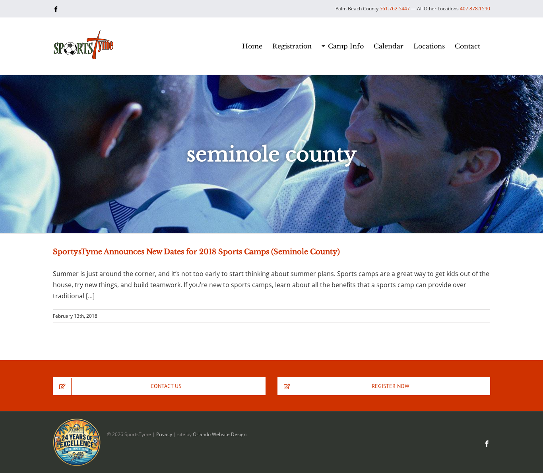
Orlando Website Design (219, 434)
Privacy (164, 434)
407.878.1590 (475, 8)
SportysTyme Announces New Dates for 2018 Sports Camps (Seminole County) (196, 251)
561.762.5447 (395, 8)
